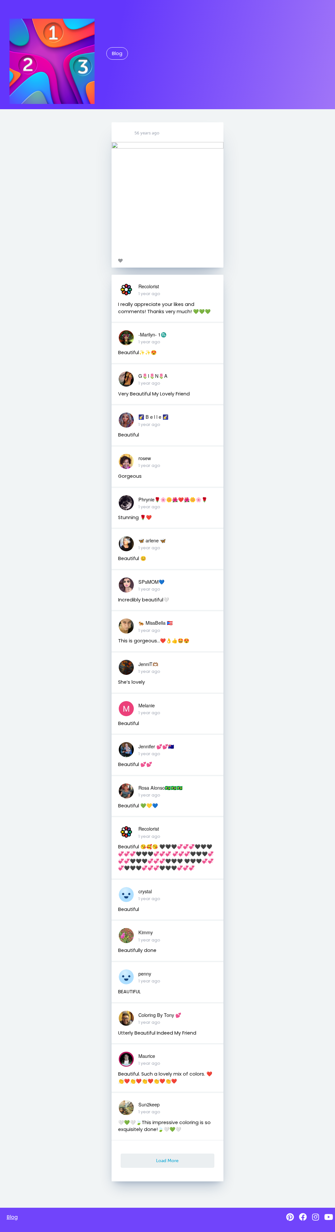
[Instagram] (315, 1217)
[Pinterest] (290, 1217)
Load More (167, 1160)
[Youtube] (328, 1217)
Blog (117, 53)
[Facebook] (303, 1217)
